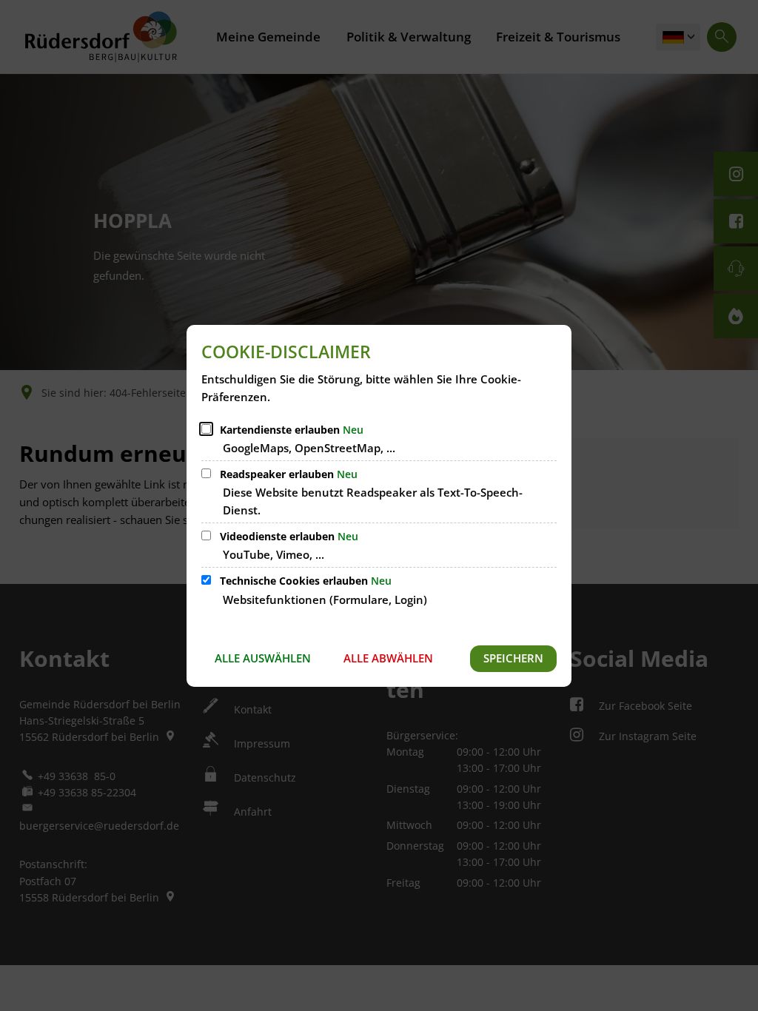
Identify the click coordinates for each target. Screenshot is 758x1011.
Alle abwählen (388, 658)
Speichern (513, 658)
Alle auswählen (263, 658)
